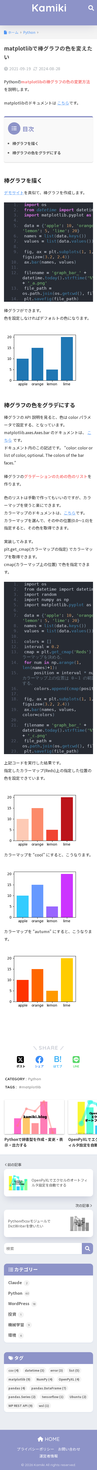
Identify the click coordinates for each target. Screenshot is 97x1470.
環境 (15, 1335)
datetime (34, 1370)
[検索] (87, 1248)
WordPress (22, 1303)
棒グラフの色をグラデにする (36, 152)
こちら (63, 103)
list (74, 1370)
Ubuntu (78, 1397)
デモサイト (14, 192)
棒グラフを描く (25, 143)
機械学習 (19, 1325)
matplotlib (31, 1087)
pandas (16, 1388)
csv (13, 1370)
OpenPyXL (69, 1379)
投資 (14, 1314)
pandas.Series (22, 1397)
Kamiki (49, 7)
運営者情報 (48, 1455)
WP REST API (20, 1405)
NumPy (44, 1379)
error (56, 1370)
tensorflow (52, 1397)
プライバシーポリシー (35, 1449)
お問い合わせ (69, 1449)
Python (34, 1079)
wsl (44, 1405)
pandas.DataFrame (48, 1388)
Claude (18, 1282)
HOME (51, 1439)
